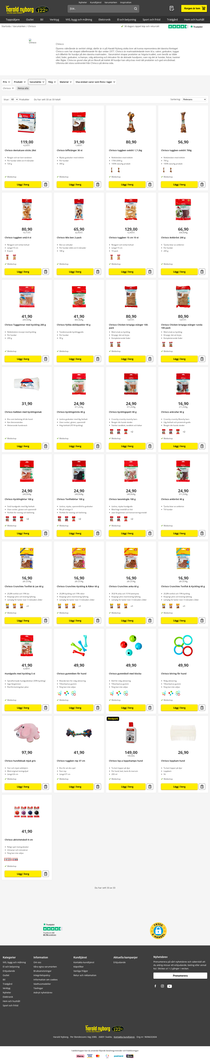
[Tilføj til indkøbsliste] (45, 184)
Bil (41, 19)
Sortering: (175, 99)
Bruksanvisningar (43, 970)
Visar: (6, 99)
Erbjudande (9, 970)
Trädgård (172, 19)
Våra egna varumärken (45, 966)
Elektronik (105, 19)
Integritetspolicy (42, 975)
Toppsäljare (13, 19)
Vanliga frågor (80, 970)
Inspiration (125, 2)
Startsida (6, 26)
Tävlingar (38, 988)
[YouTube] (169, 986)
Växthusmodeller (42, 983)
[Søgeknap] (135, 9)
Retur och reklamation (84, 975)
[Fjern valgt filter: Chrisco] (12, 88)
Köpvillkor (78, 966)
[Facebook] (155, 986)
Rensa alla (23, 88)
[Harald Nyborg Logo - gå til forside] (28, 9)
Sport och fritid (151, 19)
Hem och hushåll (194, 19)
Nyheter (83, 2)
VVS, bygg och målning (79, 19)
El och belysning (126, 19)
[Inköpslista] (172, 8)
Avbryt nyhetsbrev (43, 992)
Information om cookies (46, 979)
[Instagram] (162, 986)
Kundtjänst (95, 2)
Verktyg (54, 19)
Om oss (37, 962)
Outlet (30, 19)
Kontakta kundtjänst (83, 962)
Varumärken (111, 2)
